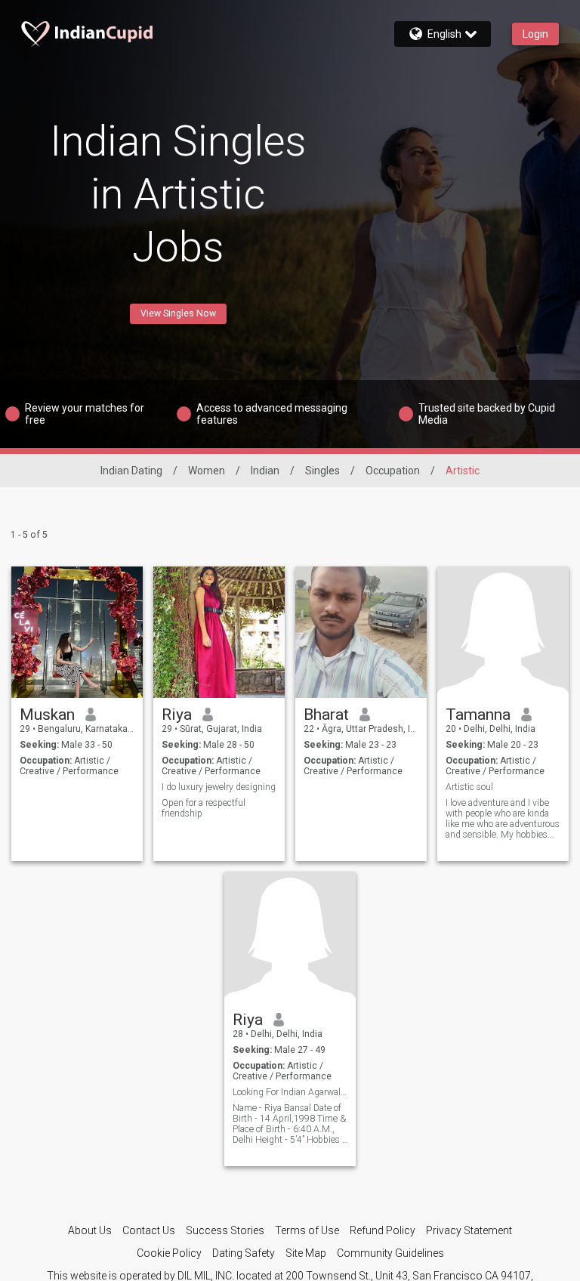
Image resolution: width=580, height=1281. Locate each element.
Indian (265, 471)
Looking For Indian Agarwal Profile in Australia (290, 1092)
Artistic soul (469, 787)
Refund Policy (382, 1230)
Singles (322, 471)
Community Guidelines (390, 1253)
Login (535, 34)
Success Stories (225, 1230)
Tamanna (478, 714)
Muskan (47, 714)
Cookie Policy (169, 1253)
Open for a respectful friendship (203, 808)
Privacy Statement (469, 1230)
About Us (90, 1230)
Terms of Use (307, 1230)
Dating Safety (243, 1253)
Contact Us (148, 1230)
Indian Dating (131, 471)
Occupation (393, 471)
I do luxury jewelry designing (219, 787)
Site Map (305, 1253)
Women (206, 471)
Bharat (326, 714)
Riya (177, 714)
